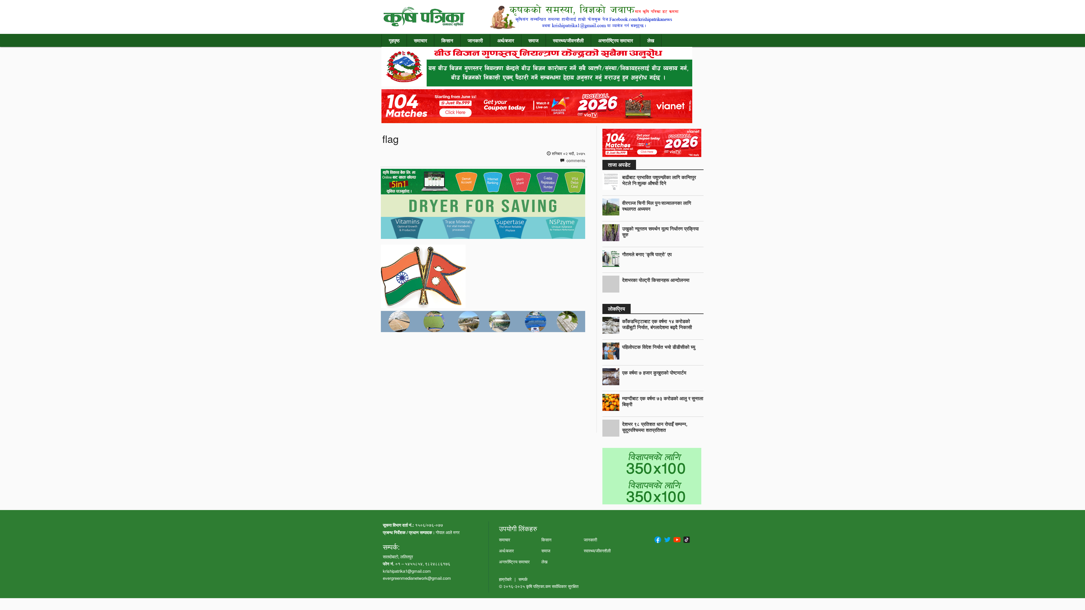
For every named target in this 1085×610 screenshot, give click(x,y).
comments (575, 160)
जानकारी (475, 40)
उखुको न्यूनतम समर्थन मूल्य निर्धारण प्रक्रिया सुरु (660, 231)
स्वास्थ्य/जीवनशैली (568, 40)
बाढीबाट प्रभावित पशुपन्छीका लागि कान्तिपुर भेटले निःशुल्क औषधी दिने (659, 180)
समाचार (420, 40)
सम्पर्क (523, 579)
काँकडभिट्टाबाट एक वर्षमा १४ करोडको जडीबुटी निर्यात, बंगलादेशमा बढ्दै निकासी (657, 324)
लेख (650, 40)
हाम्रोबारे (505, 579)
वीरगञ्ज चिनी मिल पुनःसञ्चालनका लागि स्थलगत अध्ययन (656, 205)
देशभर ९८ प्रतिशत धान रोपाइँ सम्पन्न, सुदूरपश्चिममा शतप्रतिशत (654, 427)
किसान (447, 40)
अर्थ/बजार (505, 40)
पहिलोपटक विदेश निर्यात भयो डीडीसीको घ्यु (658, 346)
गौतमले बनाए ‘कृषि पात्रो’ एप (647, 254)
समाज (533, 40)
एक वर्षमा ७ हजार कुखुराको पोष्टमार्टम (654, 372)
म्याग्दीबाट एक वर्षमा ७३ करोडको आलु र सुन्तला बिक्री (662, 401)
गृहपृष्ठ (394, 40)
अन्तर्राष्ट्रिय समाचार (615, 40)
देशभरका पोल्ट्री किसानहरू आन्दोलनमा (655, 279)
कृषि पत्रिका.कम (539, 586)
